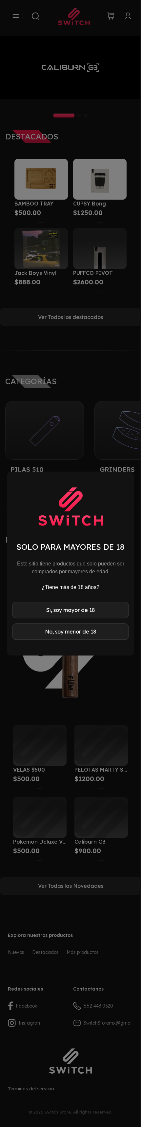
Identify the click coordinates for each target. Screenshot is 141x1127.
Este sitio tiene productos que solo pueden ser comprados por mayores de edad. (70, 567)
